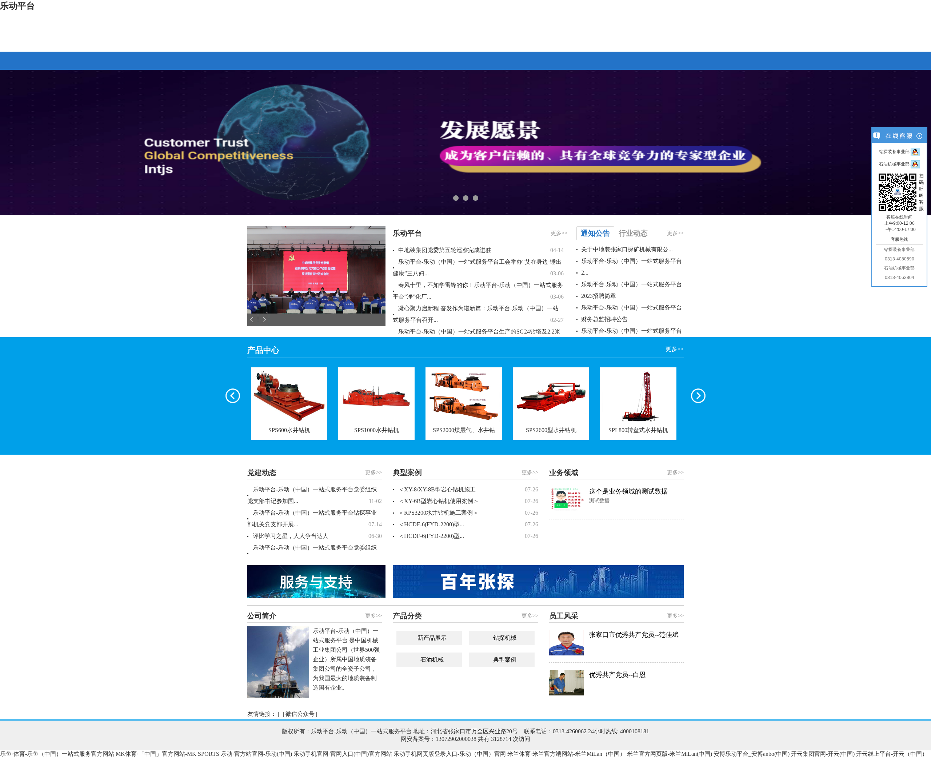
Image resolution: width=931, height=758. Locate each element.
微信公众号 (300, 714)
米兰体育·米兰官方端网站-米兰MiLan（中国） (566, 754)
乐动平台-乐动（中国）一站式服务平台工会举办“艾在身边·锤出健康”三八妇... (478, 267)
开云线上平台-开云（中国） (892, 754)
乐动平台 (17, 6)
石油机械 (432, 660)
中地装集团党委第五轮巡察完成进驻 (481, 250)
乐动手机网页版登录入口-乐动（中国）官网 (449, 754)
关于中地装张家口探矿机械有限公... (627, 249)
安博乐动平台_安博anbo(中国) (752, 754)
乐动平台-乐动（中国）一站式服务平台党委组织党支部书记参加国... (314, 495)
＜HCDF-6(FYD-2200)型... (468, 524)
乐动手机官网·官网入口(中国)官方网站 (342, 754)
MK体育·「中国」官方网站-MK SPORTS (167, 754)
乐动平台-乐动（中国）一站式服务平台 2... (631, 267)
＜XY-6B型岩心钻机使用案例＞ (468, 501)
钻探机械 (504, 638)
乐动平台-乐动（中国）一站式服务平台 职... (631, 337)
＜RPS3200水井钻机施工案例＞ (468, 513)
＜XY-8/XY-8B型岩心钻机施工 (468, 489)
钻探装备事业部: (895, 151)
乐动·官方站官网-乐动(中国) (256, 754)
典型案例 (504, 660)
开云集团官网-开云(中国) (823, 754)
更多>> (559, 233)
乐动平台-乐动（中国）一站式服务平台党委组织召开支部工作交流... (314, 553)
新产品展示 (432, 638)
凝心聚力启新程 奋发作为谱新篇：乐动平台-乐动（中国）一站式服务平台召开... (478, 314)
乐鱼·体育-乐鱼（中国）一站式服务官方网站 (57, 754)
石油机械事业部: (895, 164)
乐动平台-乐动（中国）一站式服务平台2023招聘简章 (631, 290)
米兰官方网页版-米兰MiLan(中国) (669, 754)
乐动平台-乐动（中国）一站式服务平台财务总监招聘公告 (631, 313)
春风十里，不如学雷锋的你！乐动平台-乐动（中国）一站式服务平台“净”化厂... (478, 291)
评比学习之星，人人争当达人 (317, 536)
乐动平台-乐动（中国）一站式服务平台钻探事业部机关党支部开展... (314, 518)
